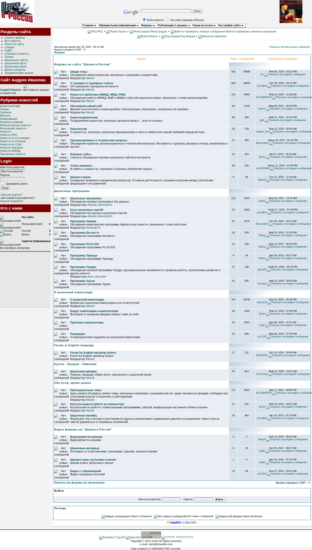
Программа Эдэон (82, 281)
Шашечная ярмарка (83, 371)
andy (262, 325)
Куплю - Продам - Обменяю (75, 364)
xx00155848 (263, 168)
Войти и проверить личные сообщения (250, 31)
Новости (5, 131)
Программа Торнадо (83, 255)
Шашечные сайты (16, 60)
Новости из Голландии (14, 138)
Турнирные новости (13, 154)
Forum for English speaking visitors (93, 352)
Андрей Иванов (10, 89)
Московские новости (13, 128)
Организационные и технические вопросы (98, 140)
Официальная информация (118, 25)
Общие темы (78, 71)
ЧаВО (8, 50)
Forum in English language (74, 345)
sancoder (100, 276)
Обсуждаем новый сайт (86, 106)
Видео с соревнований (85, 471)
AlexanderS (262, 143)
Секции (9, 47)
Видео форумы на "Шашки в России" (83, 429)
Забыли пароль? (11, 194)
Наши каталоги (203, 25)
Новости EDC (9, 134)
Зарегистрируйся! (11, 201)
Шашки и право (80, 177)
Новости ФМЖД (10, 150)
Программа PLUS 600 (84, 244)
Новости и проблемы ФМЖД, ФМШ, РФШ (97, 94)
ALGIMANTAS (264, 97)
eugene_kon (263, 131)
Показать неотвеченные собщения (289, 46)
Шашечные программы (72, 191)
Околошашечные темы (85, 390)
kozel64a (262, 85)
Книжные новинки (11, 122)
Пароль (5, 175)
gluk (262, 120)
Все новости (13, 41)
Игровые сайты (80, 154)
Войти (153, 36)
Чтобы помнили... (81, 165)
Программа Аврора (83, 221)
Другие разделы (15, 69)
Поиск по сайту (14, 44)
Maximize (220, 36)
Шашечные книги (16, 66)
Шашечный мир (10, 106)
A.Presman (262, 374)
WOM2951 (262, 355)
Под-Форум (187, 36)
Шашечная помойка (83, 415)
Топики (9, 57)
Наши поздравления (84, 117)
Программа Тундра (83, 267)
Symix (262, 156)
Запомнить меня (16, 183)
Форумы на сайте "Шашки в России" (82, 64)
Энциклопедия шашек (19, 73)
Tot (262, 74)
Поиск (122, 31)
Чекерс (4, 109)
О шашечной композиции (73, 292)
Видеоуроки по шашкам (86, 436)
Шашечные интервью (84, 448)
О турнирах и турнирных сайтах (91, 83)
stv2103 (261, 336)
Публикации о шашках (172, 25)
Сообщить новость (17, 53)
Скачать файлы (15, 37)
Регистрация (158, 31)
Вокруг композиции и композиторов (94, 311)
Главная (88, 25)
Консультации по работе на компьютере (97, 404)
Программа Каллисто (84, 232)
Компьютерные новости (15, 125)
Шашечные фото (16, 63)
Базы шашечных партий (86, 209)
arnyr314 (262, 302)
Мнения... (6, 115)
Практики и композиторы (87, 322)
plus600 (262, 269)
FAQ (100, 31)
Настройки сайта (229, 25)
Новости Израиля (11, 147)
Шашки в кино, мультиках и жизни (93, 459)
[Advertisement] (25, 279)
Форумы (147, 25)
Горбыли (5, 112)
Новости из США (11, 144)
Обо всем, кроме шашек (72, 382)
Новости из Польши (13, 141)
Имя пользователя (12, 167)
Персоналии (78, 129)
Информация (8, 118)
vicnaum (262, 283)
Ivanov (262, 108)
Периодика (77, 334)
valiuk (262, 450)
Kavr (90, 276)
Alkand (90, 78)
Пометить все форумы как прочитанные (79, 482)
